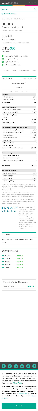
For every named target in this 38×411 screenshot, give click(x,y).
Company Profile (24, 71)
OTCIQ (31, 3)
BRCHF (4, 242)
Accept (19, 406)
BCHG (7, 262)
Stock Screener (9, 14)
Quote (14, 71)
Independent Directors (13, 65)
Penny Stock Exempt (12, 59)
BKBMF (8, 265)
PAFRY (7, 256)
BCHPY (16, 19)
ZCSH (7, 268)
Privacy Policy (17, 383)
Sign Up (31, 286)
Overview (6, 71)
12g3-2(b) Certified (11, 62)
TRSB (7, 259)
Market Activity (6, 19)
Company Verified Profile (17, 55)
